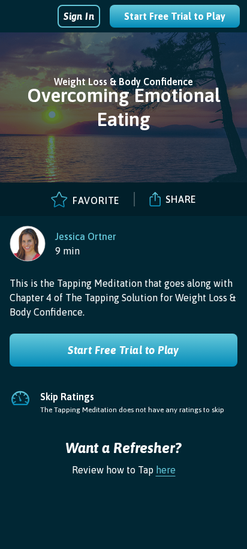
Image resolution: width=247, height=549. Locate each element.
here (166, 469)
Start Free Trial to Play (174, 16)
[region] (63, 244)
